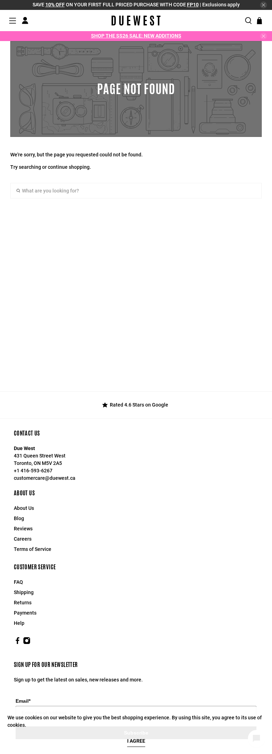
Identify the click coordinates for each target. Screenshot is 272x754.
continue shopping (69, 167)
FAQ (18, 582)
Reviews (23, 528)
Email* (23, 701)
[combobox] (136, 190)
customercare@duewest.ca (44, 478)
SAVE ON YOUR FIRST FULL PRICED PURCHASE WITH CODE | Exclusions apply (136, 4)
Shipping (24, 592)
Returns (23, 602)
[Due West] (136, 20)
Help (19, 623)
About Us (24, 508)
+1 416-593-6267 (33, 470)
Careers (23, 539)
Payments (25, 613)
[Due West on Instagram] (26, 642)
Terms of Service (32, 549)
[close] (263, 4)
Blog (19, 518)
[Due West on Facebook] (17, 642)
